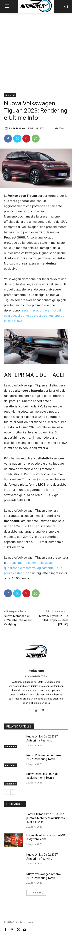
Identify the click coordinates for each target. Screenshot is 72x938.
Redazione (18, 128)
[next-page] (12, 792)
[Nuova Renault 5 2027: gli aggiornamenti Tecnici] (13, 778)
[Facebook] (8, 139)
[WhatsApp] (36, 139)
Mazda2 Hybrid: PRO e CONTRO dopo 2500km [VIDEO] (53, 620)
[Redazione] (6, 128)
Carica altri (35, 892)
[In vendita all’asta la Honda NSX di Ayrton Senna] (13, 840)
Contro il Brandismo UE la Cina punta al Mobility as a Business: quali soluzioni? (45, 817)
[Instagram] (36, 709)
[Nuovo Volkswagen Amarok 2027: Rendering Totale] (13, 760)
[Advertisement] (36, 51)
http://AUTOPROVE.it (36, 676)
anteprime (10, 95)
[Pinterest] (26, 139)
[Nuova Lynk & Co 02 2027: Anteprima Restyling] (13, 741)
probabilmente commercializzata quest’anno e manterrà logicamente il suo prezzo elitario (33, 568)
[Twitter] (17, 139)
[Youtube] (24, 929)
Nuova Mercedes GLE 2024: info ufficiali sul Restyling (18, 620)
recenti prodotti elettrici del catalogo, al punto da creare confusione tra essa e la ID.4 (34, 315)
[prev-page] (6, 792)
